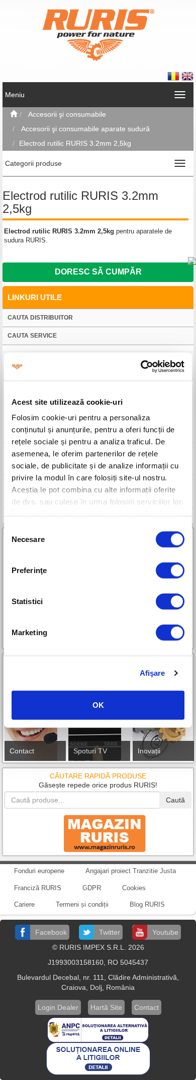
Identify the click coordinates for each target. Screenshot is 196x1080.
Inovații (149, 751)
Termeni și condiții (82, 904)
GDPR (91, 888)
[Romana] (174, 76)
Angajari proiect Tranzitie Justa (130, 871)
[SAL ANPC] (98, 1029)
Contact (22, 751)
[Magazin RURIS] (98, 833)
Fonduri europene (39, 871)
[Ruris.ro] (13, 114)
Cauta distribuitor (40, 317)
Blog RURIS (147, 904)
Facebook (51, 932)
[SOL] (98, 1058)
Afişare (152, 673)
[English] (187, 76)
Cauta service (32, 335)
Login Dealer (58, 1007)
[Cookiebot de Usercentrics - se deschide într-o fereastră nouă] (140, 366)
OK (98, 704)
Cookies (134, 888)
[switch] (170, 570)
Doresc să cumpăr (98, 271)
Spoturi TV (90, 751)
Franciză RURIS (37, 888)
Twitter (109, 932)
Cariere (24, 904)
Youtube (165, 932)
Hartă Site (106, 1007)
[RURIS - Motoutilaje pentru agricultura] (98, 35)
